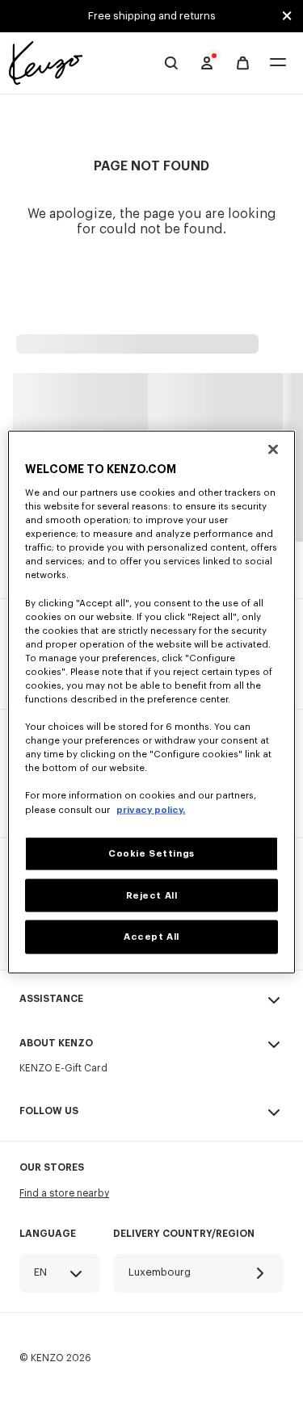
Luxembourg (159, 1272)
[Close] (273, 449)
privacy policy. (150, 809)
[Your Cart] (243, 63)
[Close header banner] (287, 16)
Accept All (151, 937)
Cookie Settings (151, 853)
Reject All (152, 895)
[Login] (207, 63)
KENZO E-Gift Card (63, 1068)
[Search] (171, 63)
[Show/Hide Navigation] (278, 63)
